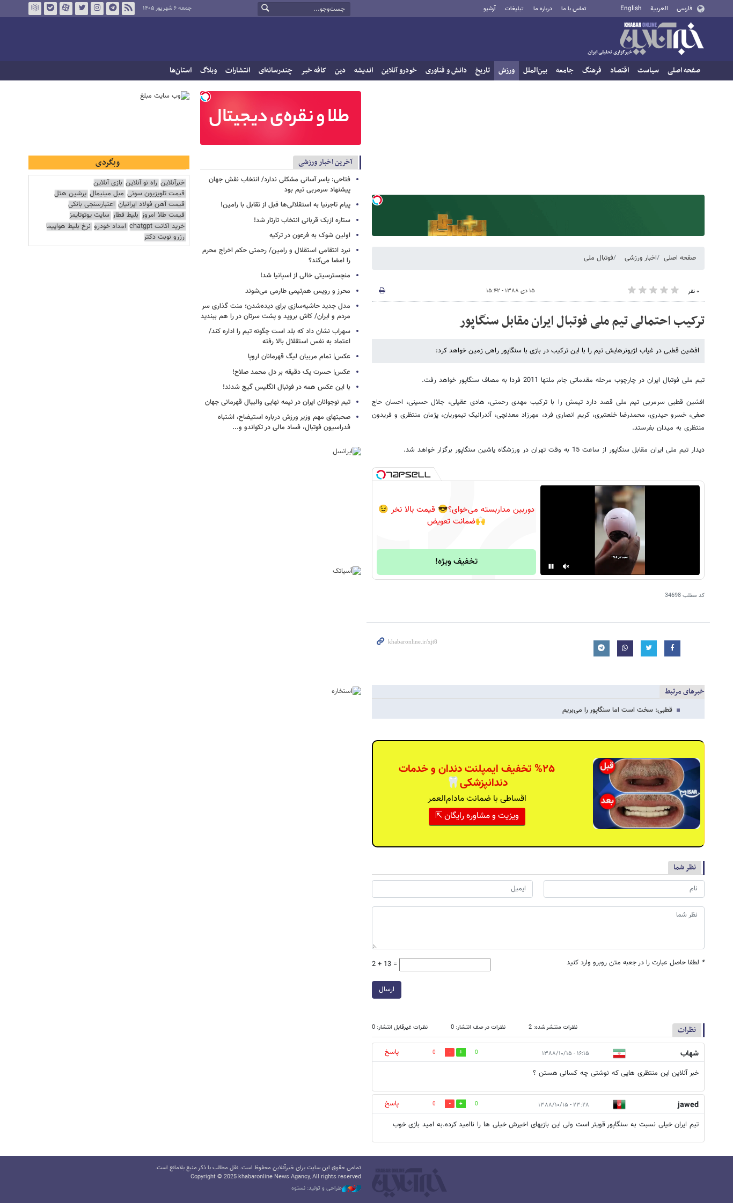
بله (50, 8)
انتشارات (237, 70)
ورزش (507, 70)
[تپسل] (377, 200)
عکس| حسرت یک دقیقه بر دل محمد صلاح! (291, 372)
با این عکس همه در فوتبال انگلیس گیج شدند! (286, 387)
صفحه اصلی (684, 70)
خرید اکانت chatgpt (157, 227)
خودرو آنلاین (399, 70)
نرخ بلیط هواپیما (68, 227)
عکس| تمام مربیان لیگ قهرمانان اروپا (299, 356)
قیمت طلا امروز (163, 215)
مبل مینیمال (107, 194)
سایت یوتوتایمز (89, 215)
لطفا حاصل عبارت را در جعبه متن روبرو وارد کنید (636, 963)
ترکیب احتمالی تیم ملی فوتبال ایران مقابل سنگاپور (582, 321)
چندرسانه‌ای (275, 70)
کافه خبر (313, 70)
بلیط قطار (125, 215)
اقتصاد (619, 70)
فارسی (684, 8)
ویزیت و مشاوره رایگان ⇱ (477, 816)
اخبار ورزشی (641, 258)
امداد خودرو (110, 227)
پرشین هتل (70, 194)
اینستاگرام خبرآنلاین (97, 8)
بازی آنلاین (107, 183)
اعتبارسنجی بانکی (91, 205)
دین (340, 70)
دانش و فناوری (446, 70)
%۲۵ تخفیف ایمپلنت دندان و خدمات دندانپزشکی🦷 (477, 776)
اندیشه (363, 70)
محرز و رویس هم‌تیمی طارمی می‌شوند (297, 291)
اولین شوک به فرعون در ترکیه (309, 235)
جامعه (565, 70)
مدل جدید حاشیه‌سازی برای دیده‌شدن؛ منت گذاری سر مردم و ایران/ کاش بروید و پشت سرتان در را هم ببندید (275, 311)
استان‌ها (181, 70)
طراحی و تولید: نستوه (316, 1188)
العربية (659, 8)
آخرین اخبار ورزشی (325, 162)
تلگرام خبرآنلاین (112, 8)
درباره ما (542, 8)
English (631, 8)
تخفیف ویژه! (456, 562)
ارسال (386, 989)
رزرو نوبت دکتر (164, 237)
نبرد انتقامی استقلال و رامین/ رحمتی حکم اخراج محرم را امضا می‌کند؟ (276, 255)
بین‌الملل (535, 70)
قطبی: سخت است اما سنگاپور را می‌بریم (617, 710)
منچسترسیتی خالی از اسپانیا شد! (305, 275)
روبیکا (34, 8)
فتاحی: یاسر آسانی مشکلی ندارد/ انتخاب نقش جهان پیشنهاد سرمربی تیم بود (279, 184)
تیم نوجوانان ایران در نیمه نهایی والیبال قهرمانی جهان (277, 402)
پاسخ (392, 1052)
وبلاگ (208, 70)
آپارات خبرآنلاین (66, 8)
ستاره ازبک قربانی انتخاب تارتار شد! (302, 220)
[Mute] (566, 566)
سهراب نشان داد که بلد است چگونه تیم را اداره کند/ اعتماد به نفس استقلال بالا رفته (279, 336)
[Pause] (551, 566)
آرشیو (489, 8)
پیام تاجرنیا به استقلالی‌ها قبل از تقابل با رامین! (285, 205)
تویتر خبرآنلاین (81, 8)
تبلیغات (514, 8)
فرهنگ (592, 70)
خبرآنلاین (646, 39)
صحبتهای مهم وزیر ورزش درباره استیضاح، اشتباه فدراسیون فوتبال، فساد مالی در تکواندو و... (284, 422)
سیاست (648, 70)
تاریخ (482, 70)
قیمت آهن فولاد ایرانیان (151, 205)
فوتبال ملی (598, 258)
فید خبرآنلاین (128, 8)
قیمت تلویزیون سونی (156, 194)
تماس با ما (574, 8)
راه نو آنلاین (141, 183)
